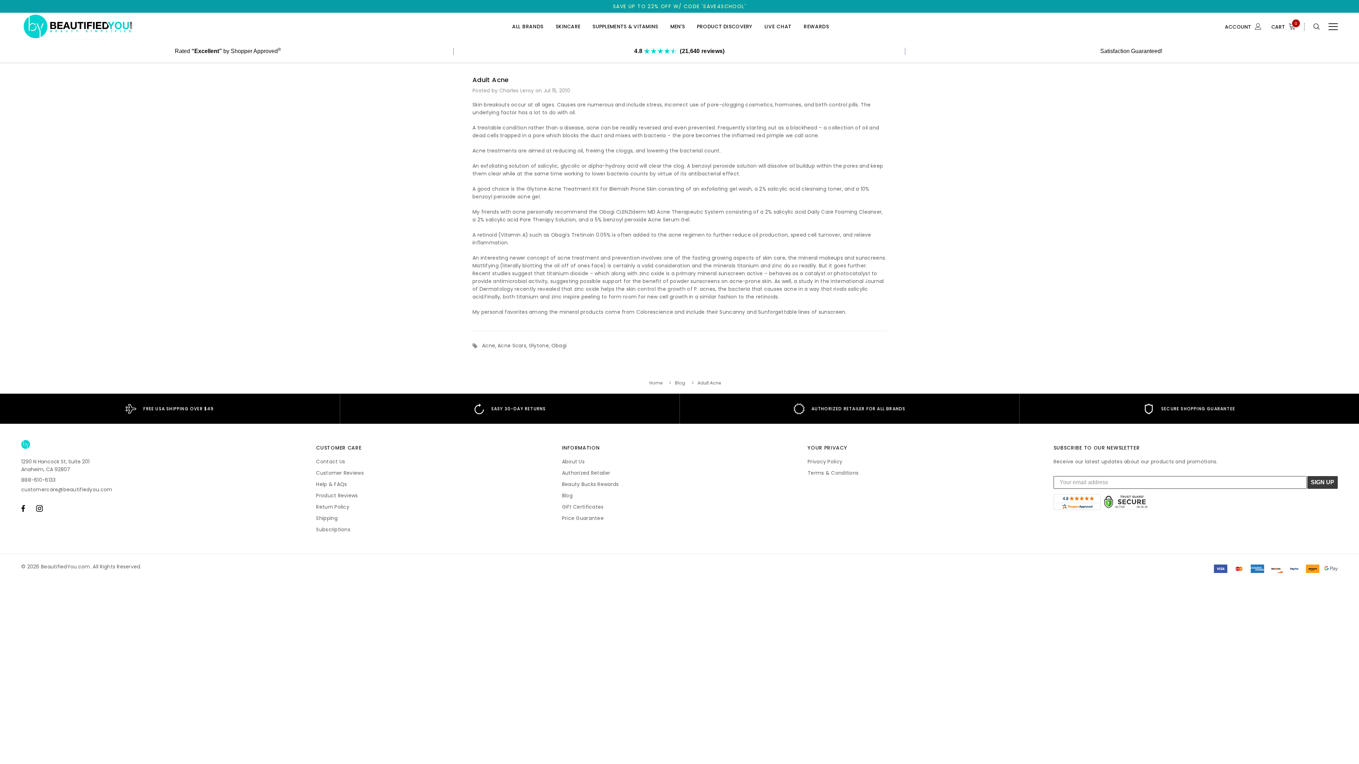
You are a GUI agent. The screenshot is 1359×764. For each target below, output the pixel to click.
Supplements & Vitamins (625, 27)
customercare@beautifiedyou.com (66, 489)
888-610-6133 (38, 480)
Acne (488, 345)
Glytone (539, 345)
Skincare (568, 27)
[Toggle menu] (1333, 26)
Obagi (559, 345)
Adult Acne (490, 79)
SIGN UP (1322, 482)
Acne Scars (512, 345)
